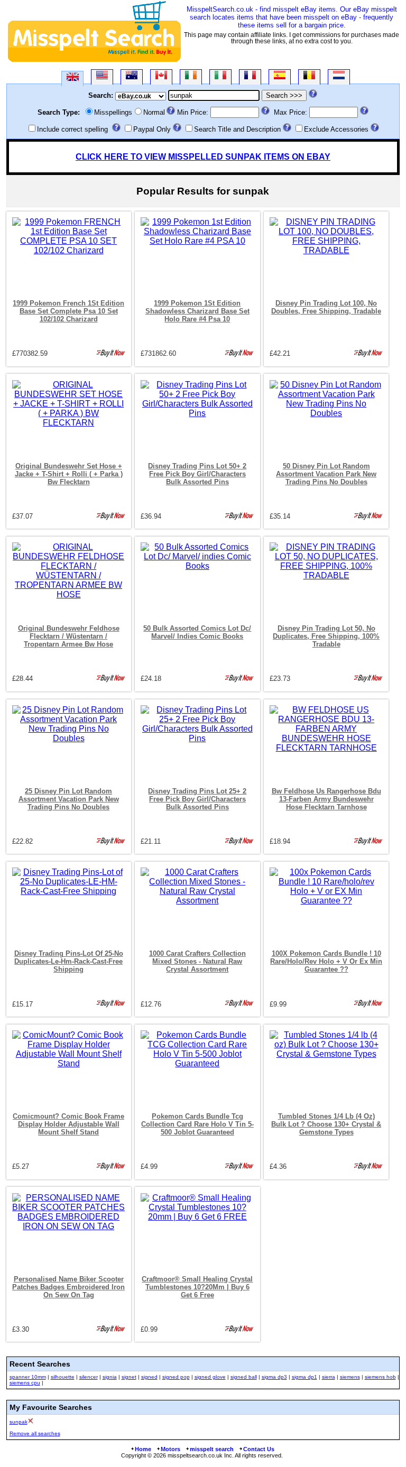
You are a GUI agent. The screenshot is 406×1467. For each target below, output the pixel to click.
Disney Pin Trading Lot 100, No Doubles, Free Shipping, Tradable (326, 307)
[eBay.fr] (250, 77)
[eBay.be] (309, 77)
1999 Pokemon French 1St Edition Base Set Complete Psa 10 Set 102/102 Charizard (68, 311)
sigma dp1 (304, 1377)
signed (149, 1377)
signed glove (210, 1377)
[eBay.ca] (161, 77)
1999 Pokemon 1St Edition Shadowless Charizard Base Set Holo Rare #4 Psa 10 (197, 311)
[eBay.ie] (191, 77)
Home (143, 1449)
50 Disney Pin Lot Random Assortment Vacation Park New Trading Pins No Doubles (326, 474)
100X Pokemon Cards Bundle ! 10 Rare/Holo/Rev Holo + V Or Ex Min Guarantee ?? (326, 961)
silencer (88, 1377)
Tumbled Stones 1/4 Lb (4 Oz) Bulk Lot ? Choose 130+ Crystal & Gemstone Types (326, 1124)
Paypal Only (152, 129)
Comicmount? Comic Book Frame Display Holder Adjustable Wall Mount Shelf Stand (68, 1124)
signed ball (243, 1377)
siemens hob (380, 1377)
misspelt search (212, 1449)
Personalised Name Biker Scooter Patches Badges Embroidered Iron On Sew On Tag (68, 1287)
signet (129, 1377)
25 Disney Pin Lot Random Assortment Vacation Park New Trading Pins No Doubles (69, 799)
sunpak (18, 1422)
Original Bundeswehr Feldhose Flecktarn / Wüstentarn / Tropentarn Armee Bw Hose (68, 636)
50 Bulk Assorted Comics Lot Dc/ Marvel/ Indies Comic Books (197, 632)
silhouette (63, 1377)
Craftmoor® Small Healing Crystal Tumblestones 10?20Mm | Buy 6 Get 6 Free (197, 1287)
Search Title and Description (237, 129)
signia (110, 1377)
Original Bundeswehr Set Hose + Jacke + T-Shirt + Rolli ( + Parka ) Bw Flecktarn (69, 474)
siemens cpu (25, 1383)
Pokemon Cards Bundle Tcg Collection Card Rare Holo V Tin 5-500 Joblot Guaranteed (197, 1124)
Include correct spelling (72, 129)
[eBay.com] (102, 77)
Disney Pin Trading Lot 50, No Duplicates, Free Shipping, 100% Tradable (326, 636)
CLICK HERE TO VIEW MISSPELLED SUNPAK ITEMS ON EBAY (203, 156)
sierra (328, 1377)
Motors (170, 1449)
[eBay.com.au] (132, 77)
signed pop (176, 1377)
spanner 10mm (28, 1377)
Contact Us (258, 1449)
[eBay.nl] (339, 77)
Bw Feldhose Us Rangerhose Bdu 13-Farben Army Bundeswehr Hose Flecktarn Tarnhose (326, 799)
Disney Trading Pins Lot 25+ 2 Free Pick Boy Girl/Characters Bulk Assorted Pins (197, 799)
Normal (154, 112)
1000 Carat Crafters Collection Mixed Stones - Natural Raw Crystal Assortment (197, 961)
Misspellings (113, 112)
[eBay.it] (220, 77)
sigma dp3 (274, 1377)
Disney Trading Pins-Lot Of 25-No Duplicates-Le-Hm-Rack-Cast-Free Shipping (68, 961)
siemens (350, 1377)
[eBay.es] (280, 77)
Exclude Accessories (336, 129)
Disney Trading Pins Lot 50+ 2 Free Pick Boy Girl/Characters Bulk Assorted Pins (197, 474)
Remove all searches (35, 1433)
